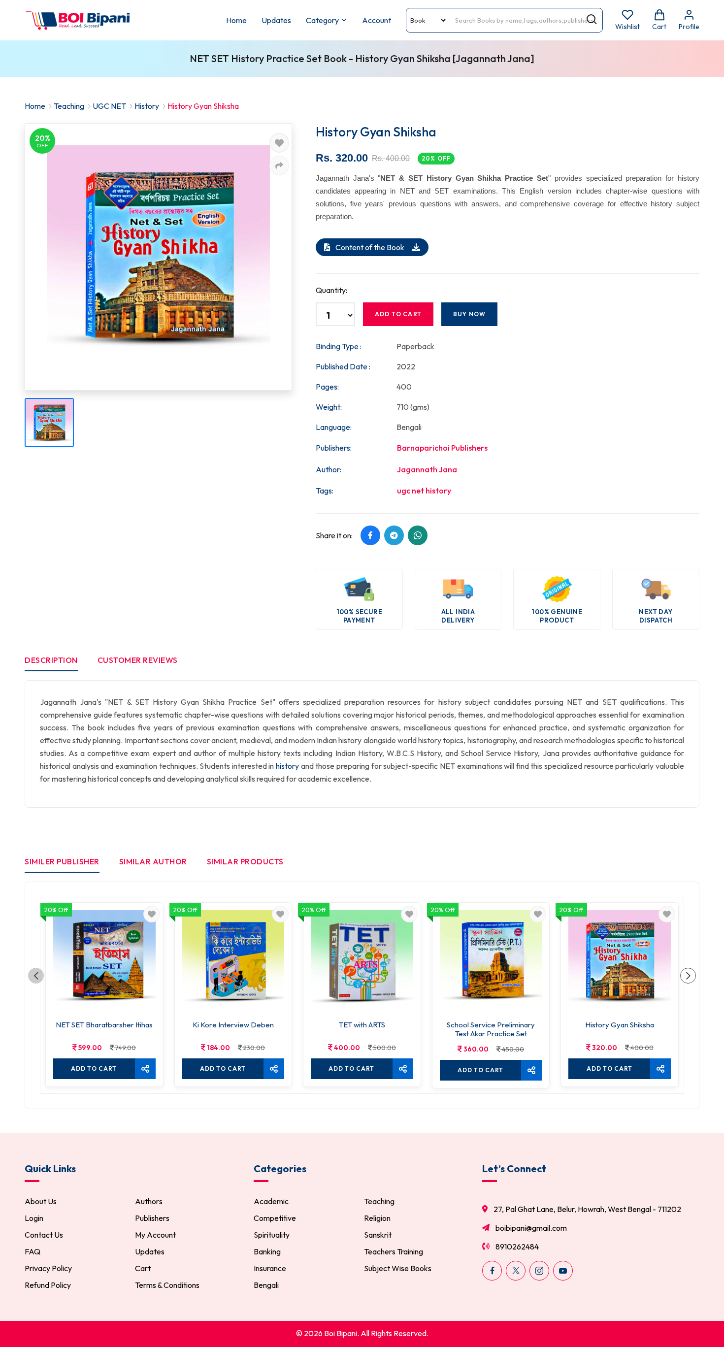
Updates (276, 20)
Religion (377, 1218)
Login (34, 1218)
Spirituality (272, 1235)
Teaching (69, 106)
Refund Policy (48, 1285)
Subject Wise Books (397, 1268)
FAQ (32, 1251)
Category (322, 20)
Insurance (270, 1268)
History (146, 106)
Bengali (266, 1285)
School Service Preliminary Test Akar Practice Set (491, 1029)
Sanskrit (378, 1235)
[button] (36, 976)
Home (236, 20)
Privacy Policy (48, 1268)
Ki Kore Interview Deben (233, 1024)
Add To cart (94, 1068)
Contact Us (44, 1235)
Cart (143, 1268)
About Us (41, 1201)
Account (376, 20)
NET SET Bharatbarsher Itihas (104, 1024)
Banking (267, 1251)
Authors (149, 1201)
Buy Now (469, 314)
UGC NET (109, 106)
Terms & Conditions (167, 1285)
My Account (155, 1235)
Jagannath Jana (427, 469)
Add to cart (398, 314)
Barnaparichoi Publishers (442, 448)
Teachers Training (393, 1251)
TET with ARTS (362, 1024)
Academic (271, 1201)
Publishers (152, 1218)
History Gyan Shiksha (619, 1024)
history (287, 766)
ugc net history (424, 490)
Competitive (275, 1218)
